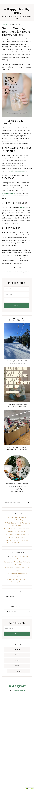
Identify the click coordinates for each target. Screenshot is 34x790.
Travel (17, 655)
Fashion (18, 671)
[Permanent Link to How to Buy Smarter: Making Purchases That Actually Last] (17, 445)
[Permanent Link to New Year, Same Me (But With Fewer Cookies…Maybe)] (17, 358)
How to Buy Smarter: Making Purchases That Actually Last (17, 448)
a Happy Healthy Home (17, 10)
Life (25, 272)
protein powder (8, 196)
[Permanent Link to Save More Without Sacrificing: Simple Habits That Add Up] (17, 401)
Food (17, 660)
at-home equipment (18, 171)
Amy (8, 574)
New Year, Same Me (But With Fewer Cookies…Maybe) (17, 362)
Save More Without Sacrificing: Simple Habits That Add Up (17, 405)
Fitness (17, 665)
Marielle (8, 568)
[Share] (14, 267)
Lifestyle (5, 24)
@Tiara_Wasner (19, 690)
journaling (24, 208)
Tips (29, 272)
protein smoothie (8, 193)
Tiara (9, 579)
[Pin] (19, 267)
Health (21, 272)
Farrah (6, 562)
